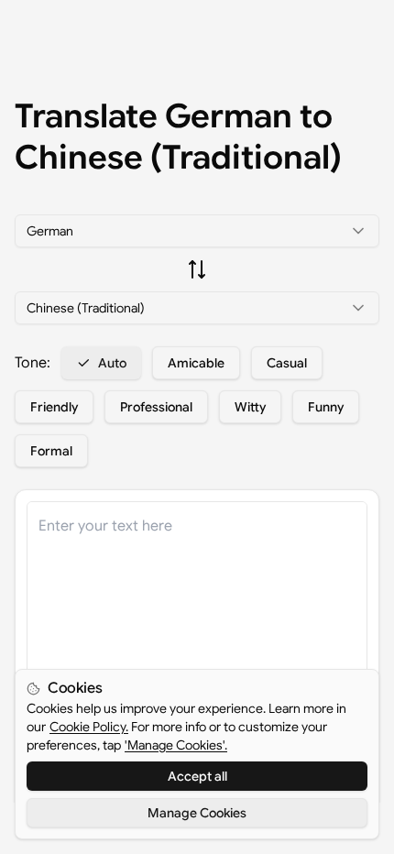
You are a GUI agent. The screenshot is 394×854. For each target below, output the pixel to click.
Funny (326, 407)
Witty (250, 407)
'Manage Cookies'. (176, 745)
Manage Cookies (197, 813)
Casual (287, 363)
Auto (112, 363)
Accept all (197, 776)
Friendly (54, 407)
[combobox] (197, 230)
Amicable (196, 363)
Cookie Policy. (88, 726)
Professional (156, 407)
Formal (51, 451)
